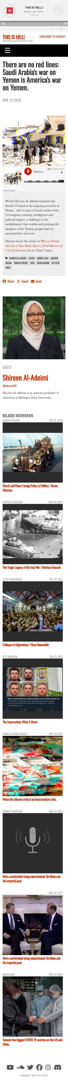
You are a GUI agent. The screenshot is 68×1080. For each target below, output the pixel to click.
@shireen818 (9, 386)
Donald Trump (21, 263)
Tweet (25, 281)
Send (38, 281)
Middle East (42, 258)
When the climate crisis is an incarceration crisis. (29, 799)
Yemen (32, 258)
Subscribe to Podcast (52, 36)
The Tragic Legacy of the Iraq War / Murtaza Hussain (32, 567)
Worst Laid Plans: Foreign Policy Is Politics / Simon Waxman (30, 488)
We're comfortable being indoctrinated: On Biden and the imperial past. (31, 878)
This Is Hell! (14, 37)
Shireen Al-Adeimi (17, 258)
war (32, 263)
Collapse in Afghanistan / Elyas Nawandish (26, 644)
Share (11, 281)
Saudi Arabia (43, 263)
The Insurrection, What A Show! (20, 721)
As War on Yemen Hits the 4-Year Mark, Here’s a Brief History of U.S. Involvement (33, 245)
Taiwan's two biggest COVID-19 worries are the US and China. (32, 1042)
